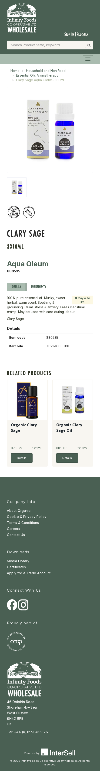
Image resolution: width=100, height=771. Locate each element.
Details (16, 286)
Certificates (16, 567)
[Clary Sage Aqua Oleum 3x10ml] (17, 187)
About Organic (19, 511)
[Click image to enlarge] (50, 130)
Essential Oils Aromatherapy (37, 75)
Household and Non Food (46, 71)
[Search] (88, 45)
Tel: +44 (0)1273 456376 (27, 732)
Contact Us (16, 535)
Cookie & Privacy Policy (27, 517)
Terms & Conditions (23, 523)
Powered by (32, 753)
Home (15, 71)
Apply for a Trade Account (29, 573)
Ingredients (38, 286)
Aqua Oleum (27, 264)
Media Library (18, 561)
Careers (13, 529)
